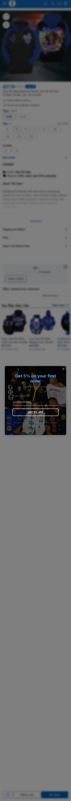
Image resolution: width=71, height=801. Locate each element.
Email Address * (20, 395)
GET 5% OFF (35, 412)
